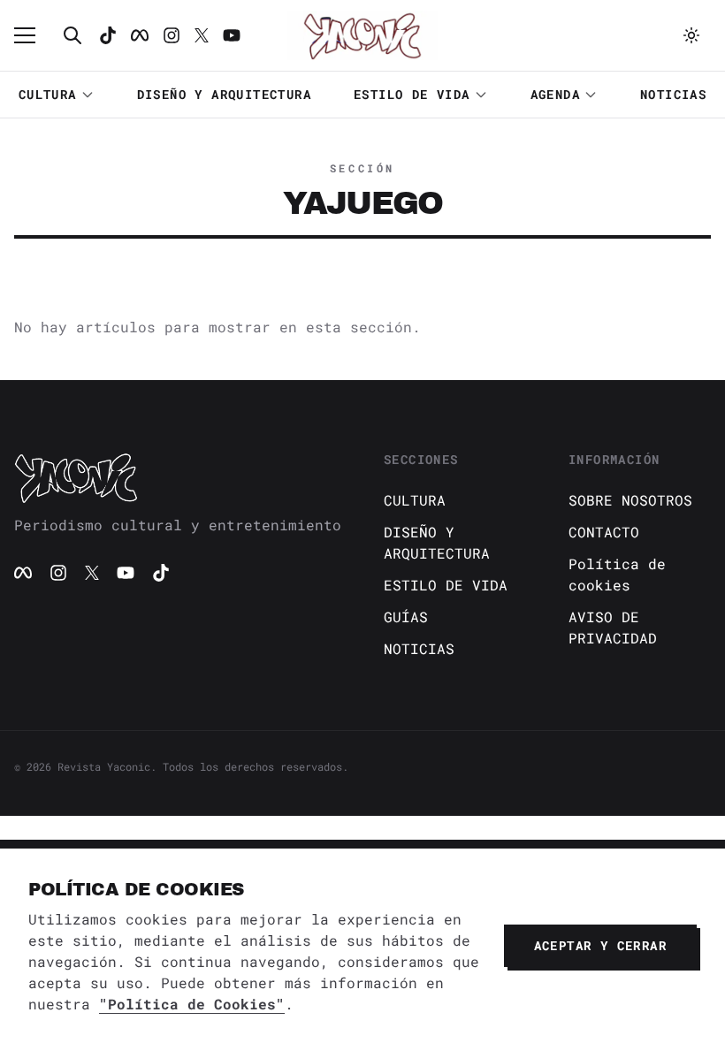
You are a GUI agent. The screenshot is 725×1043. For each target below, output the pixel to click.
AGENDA (555, 94)
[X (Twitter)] (92, 573)
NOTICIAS (673, 94)
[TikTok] (108, 35)
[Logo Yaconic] (362, 35)
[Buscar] (72, 35)
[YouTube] (125, 573)
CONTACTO (604, 531)
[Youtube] (231, 35)
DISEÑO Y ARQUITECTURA (224, 94)
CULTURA (48, 94)
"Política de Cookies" (192, 1003)
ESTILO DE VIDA (412, 94)
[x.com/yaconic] (202, 35)
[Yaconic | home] (177, 477)
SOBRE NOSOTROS (630, 500)
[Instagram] (171, 35)
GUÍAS (406, 616)
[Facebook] (140, 35)
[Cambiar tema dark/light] (691, 35)
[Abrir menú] (33, 35)
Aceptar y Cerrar (600, 945)
